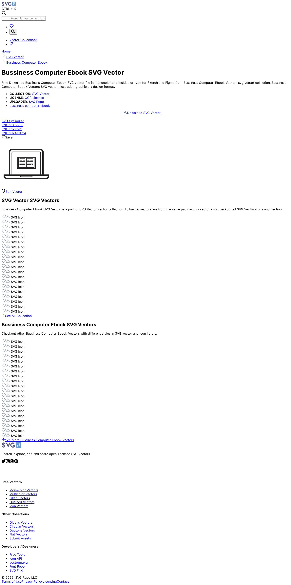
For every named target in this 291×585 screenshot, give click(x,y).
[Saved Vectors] (12, 27)
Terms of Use (12, 581)
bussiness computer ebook (30, 106)
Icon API (16, 558)
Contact (63, 581)
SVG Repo (36, 102)
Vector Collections (23, 40)
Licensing (50, 581)
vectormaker (19, 562)
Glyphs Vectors (21, 522)
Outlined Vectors (22, 502)
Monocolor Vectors (24, 490)
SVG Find (16, 570)
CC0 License (34, 98)
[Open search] (13, 32)
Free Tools (17, 554)
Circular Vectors (22, 526)
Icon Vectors (19, 506)
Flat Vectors (19, 534)
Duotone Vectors (22, 530)
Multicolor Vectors (23, 494)
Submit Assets (20, 538)
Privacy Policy (32, 581)
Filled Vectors (20, 498)
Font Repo (17, 566)
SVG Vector (40, 94)
